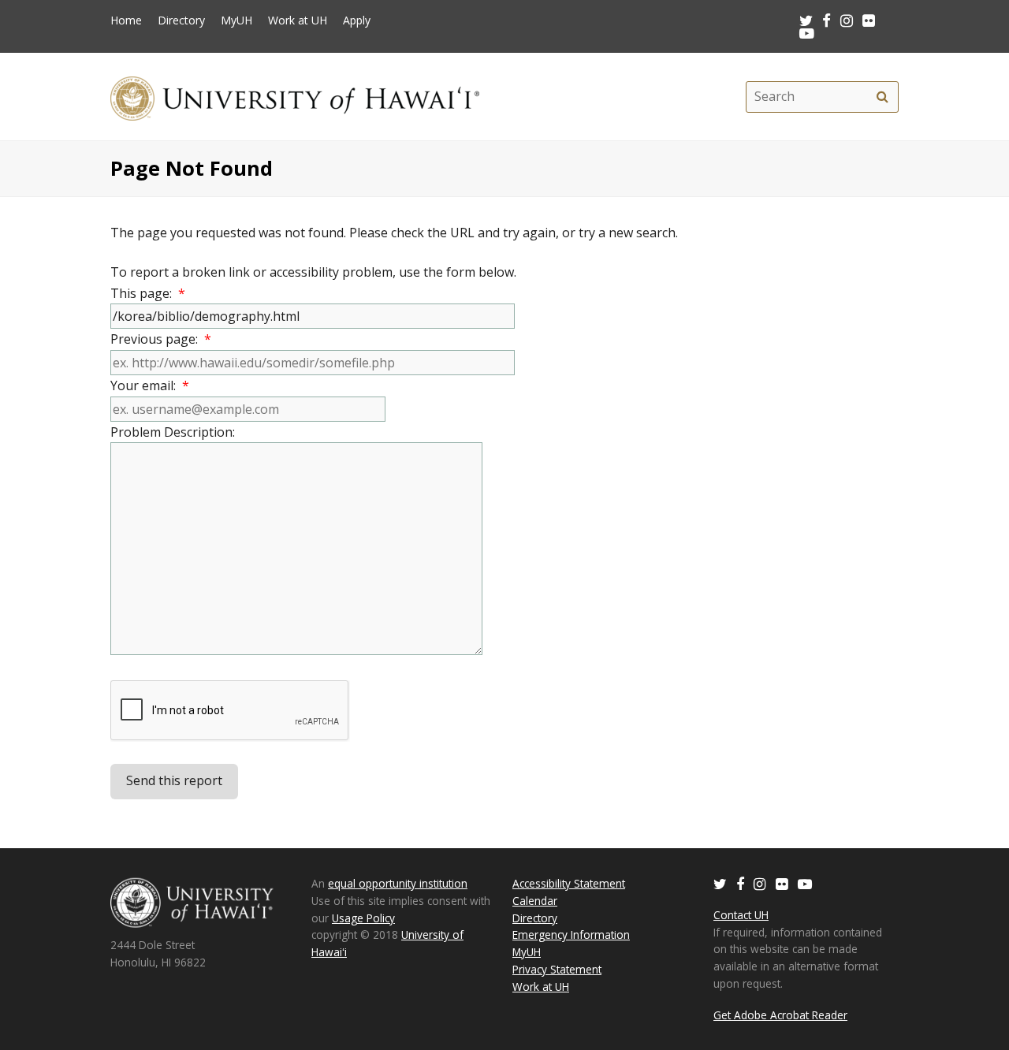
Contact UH (741, 914)
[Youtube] (806, 32)
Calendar (534, 900)
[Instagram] (760, 883)
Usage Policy (363, 917)
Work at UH (297, 20)
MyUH (236, 20)
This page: (147, 293)
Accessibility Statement (568, 883)
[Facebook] (740, 883)
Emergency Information (571, 934)
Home (126, 20)
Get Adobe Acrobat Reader (780, 1014)
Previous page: (160, 339)
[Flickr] (782, 883)
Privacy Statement (556, 969)
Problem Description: (175, 432)
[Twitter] (720, 883)
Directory (181, 20)
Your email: (149, 385)
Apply (356, 20)
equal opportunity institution (397, 883)
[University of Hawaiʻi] (294, 96)
